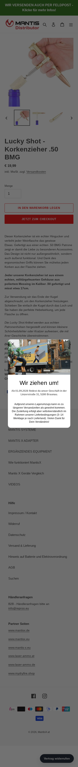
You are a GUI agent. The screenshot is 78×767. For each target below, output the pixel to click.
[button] (12, 344)
